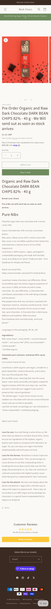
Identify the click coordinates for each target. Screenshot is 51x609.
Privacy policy (39, 599)
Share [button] (7, 507)
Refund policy (27, 599)
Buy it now (25, 172)
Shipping (14, 138)
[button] (5, 9)
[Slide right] (31, 100)
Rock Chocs (16, 599)
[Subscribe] (38, 559)
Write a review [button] (25, 539)
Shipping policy (25, 603)
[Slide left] (20, 100)
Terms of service (11, 603)
